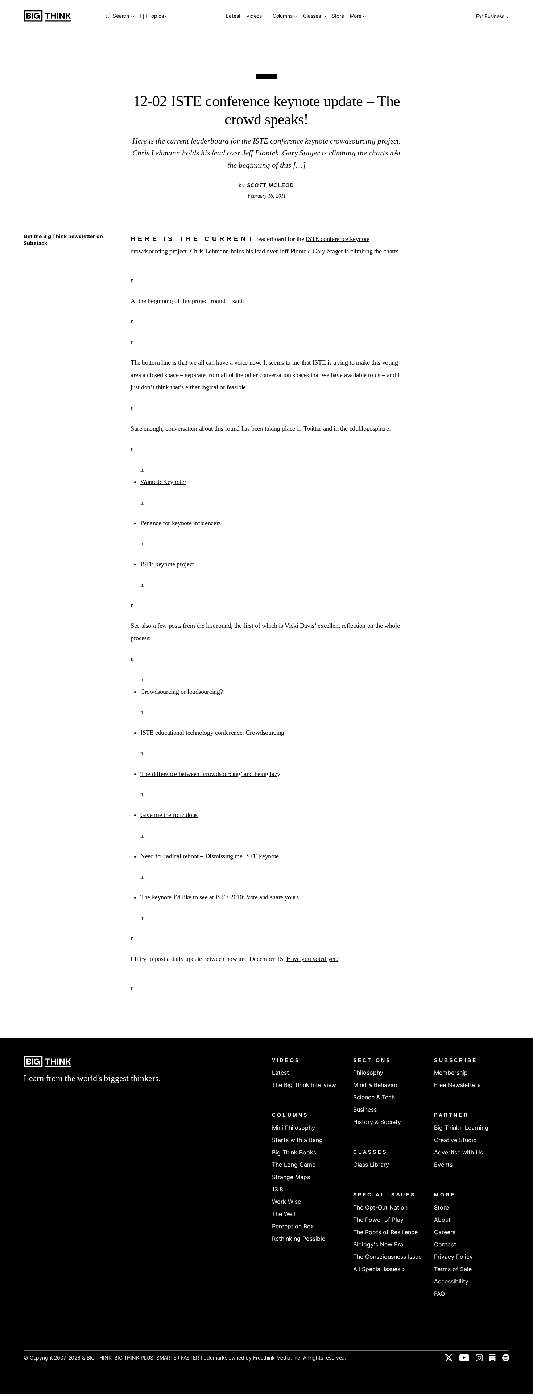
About (442, 1219)
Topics (156, 16)
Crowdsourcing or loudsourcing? (181, 691)
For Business (491, 16)
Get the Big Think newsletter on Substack (63, 239)
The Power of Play (378, 1219)
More (356, 16)
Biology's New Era (378, 1244)
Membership (451, 1072)
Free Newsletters (457, 1084)
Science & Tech (374, 1097)
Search (120, 16)
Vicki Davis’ (300, 625)
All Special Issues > (379, 1269)
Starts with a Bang (297, 1140)
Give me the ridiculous (169, 814)
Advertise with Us (458, 1152)
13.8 (277, 1189)
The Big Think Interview (304, 1084)
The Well (283, 1213)
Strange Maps (291, 1177)
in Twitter (309, 428)
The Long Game (293, 1164)
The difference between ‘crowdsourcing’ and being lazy (210, 773)
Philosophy (368, 1072)
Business (365, 1109)
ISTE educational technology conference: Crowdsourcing (212, 732)
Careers (444, 1232)
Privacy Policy (453, 1256)
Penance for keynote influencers (180, 523)
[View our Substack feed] (492, 1357)
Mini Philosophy (293, 1127)
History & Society (377, 1121)
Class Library (371, 1164)
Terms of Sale (453, 1269)
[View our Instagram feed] (479, 1357)
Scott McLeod (270, 185)
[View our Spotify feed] (505, 1357)
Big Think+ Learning (461, 1127)
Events (443, 1164)
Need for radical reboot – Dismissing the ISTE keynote (209, 856)
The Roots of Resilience (385, 1232)
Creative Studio (455, 1140)
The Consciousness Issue (387, 1256)
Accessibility (451, 1281)
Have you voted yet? (312, 958)
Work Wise (286, 1201)
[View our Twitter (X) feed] (449, 1357)
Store (338, 16)
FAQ (439, 1293)
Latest (233, 16)
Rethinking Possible (298, 1238)
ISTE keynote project (167, 564)
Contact (445, 1244)
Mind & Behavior (375, 1084)
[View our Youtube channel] (464, 1357)
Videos (254, 16)
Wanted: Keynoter (163, 481)
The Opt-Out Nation (380, 1207)
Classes (312, 16)
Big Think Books (294, 1152)
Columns (283, 16)
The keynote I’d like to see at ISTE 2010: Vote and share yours (219, 897)
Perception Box (293, 1226)
